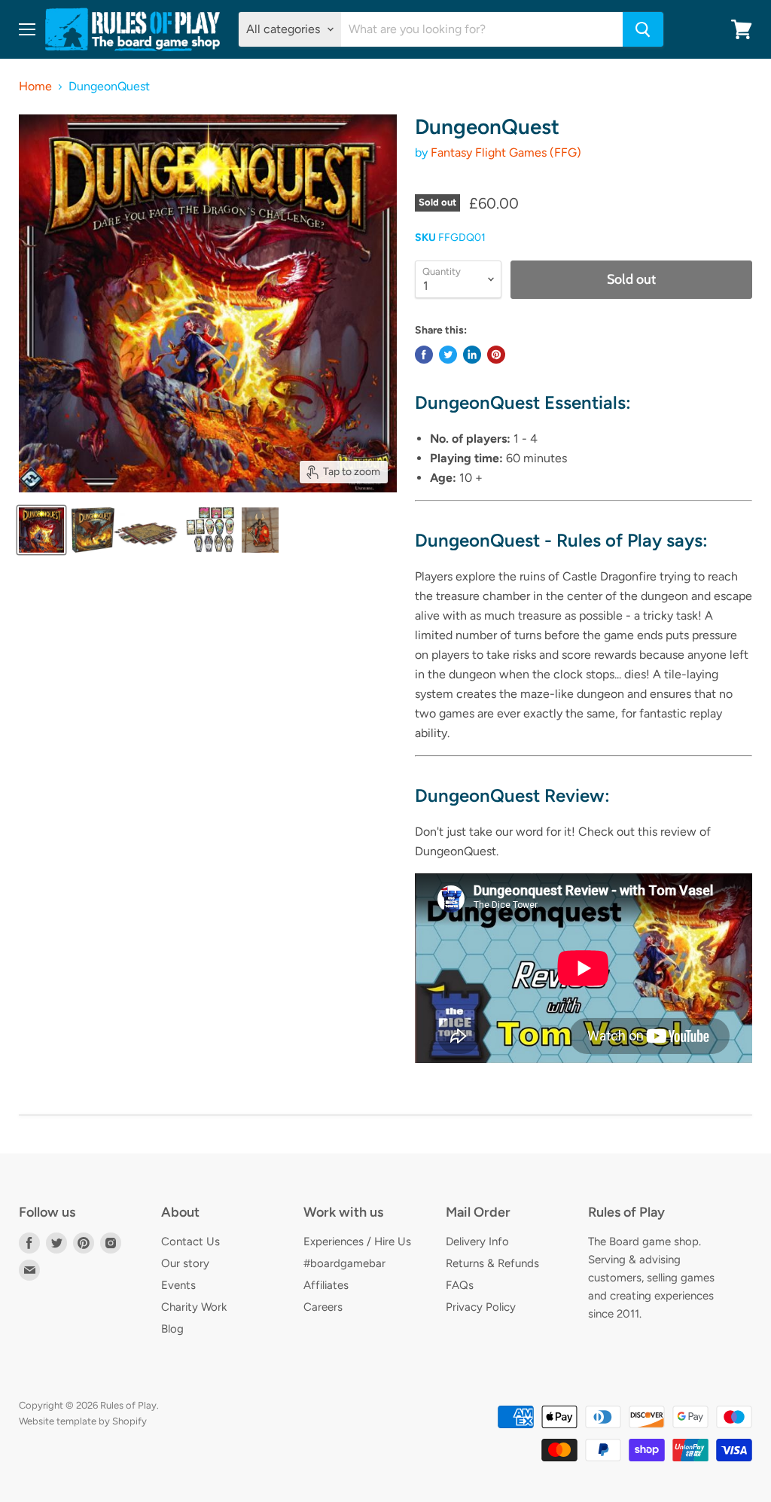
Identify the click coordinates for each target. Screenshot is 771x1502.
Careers (323, 1307)
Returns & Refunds (492, 1263)
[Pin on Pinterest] (496, 355)
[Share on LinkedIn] (472, 355)
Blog (172, 1329)
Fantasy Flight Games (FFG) (506, 152)
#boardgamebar (344, 1263)
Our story (185, 1263)
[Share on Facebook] (424, 355)
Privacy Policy (481, 1307)
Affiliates (326, 1285)
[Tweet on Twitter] (448, 355)
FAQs (460, 1285)
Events (178, 1285)
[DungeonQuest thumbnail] (41, 530)
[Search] (643, 29)
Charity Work (194, 1307)
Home (35, 86)
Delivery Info (477, 1241)
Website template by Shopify (83, 1421)
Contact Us (190, 1241)
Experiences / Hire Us (357, 1241)
